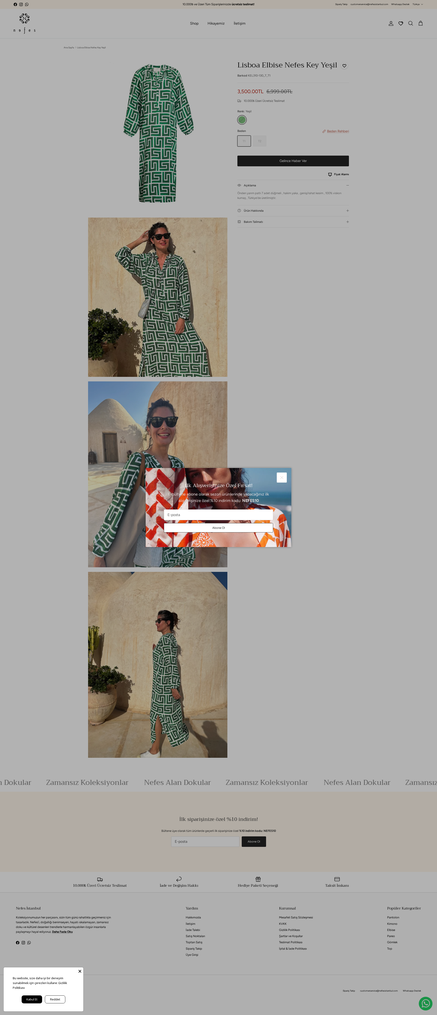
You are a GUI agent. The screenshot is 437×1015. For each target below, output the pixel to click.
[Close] (80, 971)
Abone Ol (218, 527)
